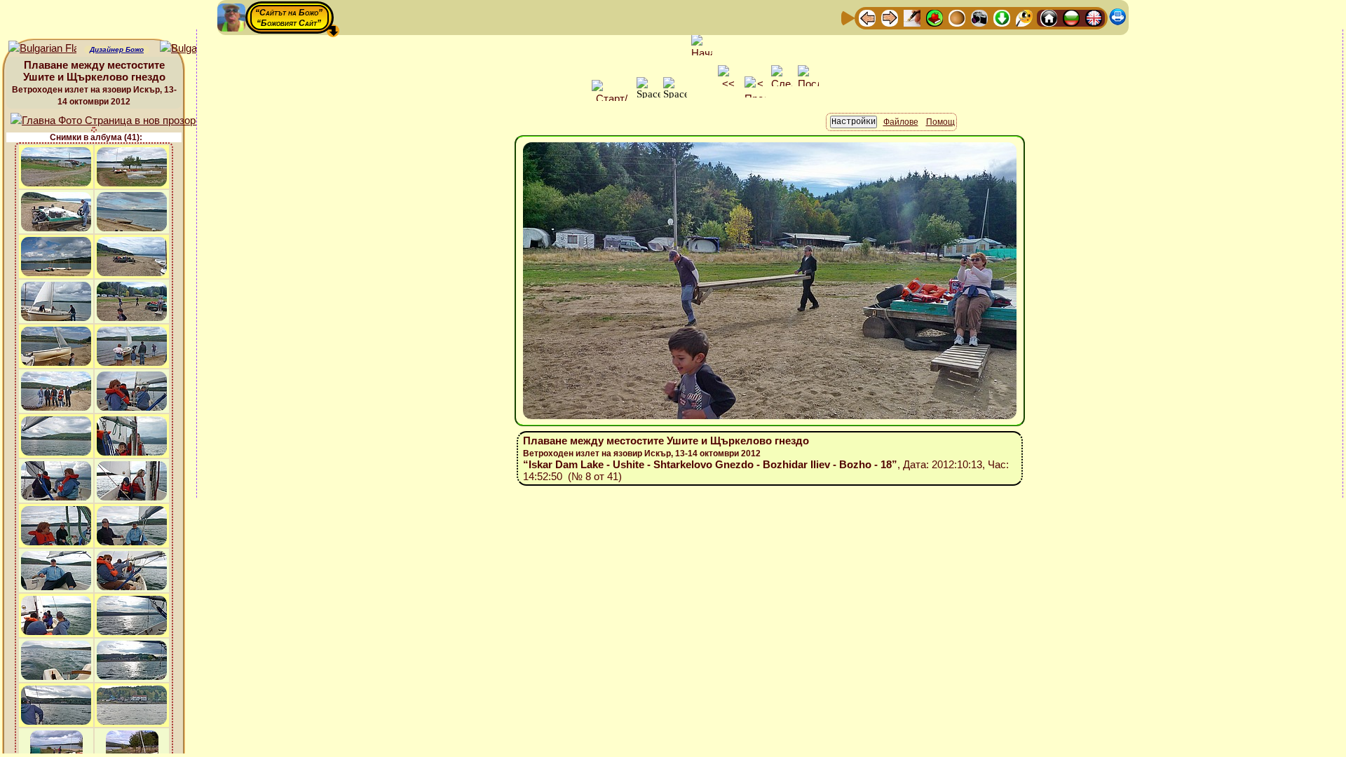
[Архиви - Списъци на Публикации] (912, 17)
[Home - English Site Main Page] (1093, 17)
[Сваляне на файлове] (1001, 17)
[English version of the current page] (42, 48)
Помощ (940, 122)
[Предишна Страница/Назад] (867, 17)
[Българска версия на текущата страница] (193, 48)
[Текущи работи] (957, 17)
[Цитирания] (934, 17)
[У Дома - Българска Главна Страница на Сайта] (1071, 17)
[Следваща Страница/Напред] (889, 17)
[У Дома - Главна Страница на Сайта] (1048, 17)
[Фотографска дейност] (979, 17)
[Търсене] (1024, 17)
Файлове (900, 122)
